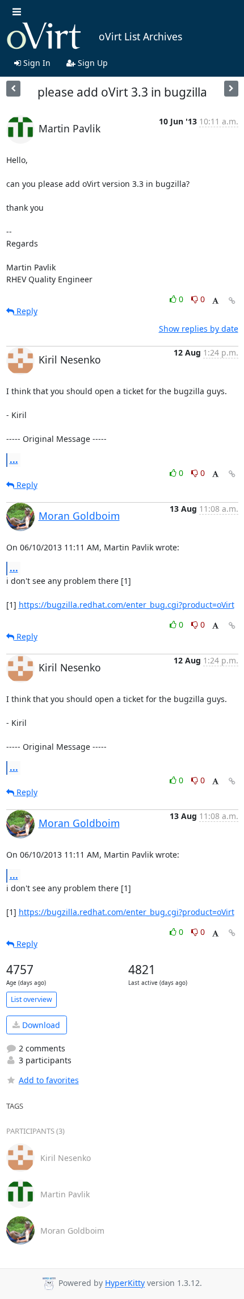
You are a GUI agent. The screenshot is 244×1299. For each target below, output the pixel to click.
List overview (31, 999)
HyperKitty (125, 1283)
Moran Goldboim (79, 516)
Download (40, 1025)
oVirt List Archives (140, 36)
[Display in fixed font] (215, 300)
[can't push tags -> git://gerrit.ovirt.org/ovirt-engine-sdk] (13, 88)
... (14, 459)
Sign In (36, 62)
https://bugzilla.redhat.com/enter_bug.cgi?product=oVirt (126, 604)
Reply (25, 311)
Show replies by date (198, 328)
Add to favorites (49, 1080)
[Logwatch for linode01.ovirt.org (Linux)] (231, 88)
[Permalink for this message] (232, 300)
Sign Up (91, 62)
